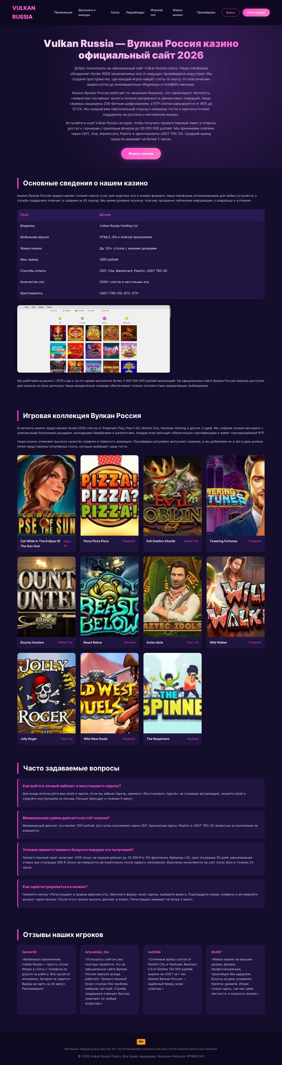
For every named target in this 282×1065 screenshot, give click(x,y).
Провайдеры (206, 12)
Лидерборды (135, 12)
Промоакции (63, 12)
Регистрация (256, 12)
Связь (115, 12)
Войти (230, 12)
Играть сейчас (141, 154)
